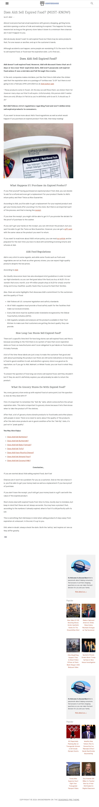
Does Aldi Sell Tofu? (15, 449)
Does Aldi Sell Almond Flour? (19, 457)
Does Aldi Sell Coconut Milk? (19, 461)
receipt (38, 210)
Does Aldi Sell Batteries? (17, 437)
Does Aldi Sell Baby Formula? (19, 445)
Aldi (16, 270)
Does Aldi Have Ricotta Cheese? (20, 453)
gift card (68, 229)
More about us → (81, 592)
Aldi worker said (47, 84)
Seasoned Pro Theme (68, 800)
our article (61, 238)
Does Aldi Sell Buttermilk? (18, 441)
